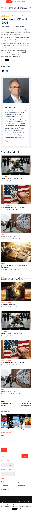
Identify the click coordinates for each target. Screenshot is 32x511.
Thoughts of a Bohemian (16, 7)
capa (2, 234)
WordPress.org (5, 489)
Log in (18, 482)
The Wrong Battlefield (8, 304)
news (16, 15)
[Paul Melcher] (16, 90)
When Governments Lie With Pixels (12, 207)
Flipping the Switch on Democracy (12, 178)
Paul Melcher (20, 26)
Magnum (13, 15)
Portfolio (24, 52)
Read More (20, 509)
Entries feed (4, 485)
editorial (8, 15)
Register (3, 482)
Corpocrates (4, 176)
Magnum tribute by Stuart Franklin (10, 56)
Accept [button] (14, 509)
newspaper (21, 15)
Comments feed (21, 485)
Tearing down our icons (8, 236)
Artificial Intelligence (6, 205)
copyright (3, 15)
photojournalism (5, 16)
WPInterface (4, 503)
